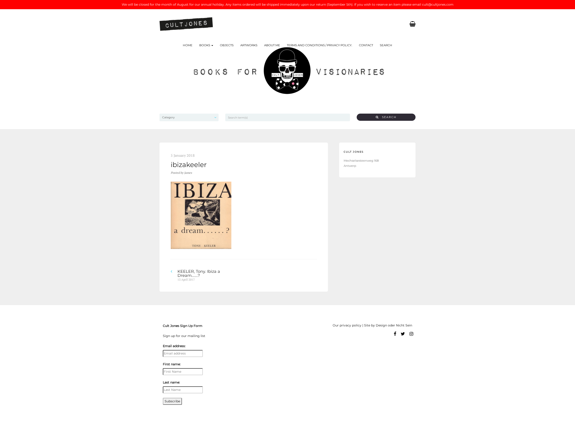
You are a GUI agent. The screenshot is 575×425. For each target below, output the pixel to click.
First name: (172, 364)
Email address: (174, 346)
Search (386, 45)
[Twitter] (403, 334)
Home (187, 45)
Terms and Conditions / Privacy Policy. (319, 45)
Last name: (171, 382)
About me (272, 45)
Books (205, 45)
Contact (366, 45)
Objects (227, 45)
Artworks (248, 45)
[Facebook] (395, 334)
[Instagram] (411, 334)
